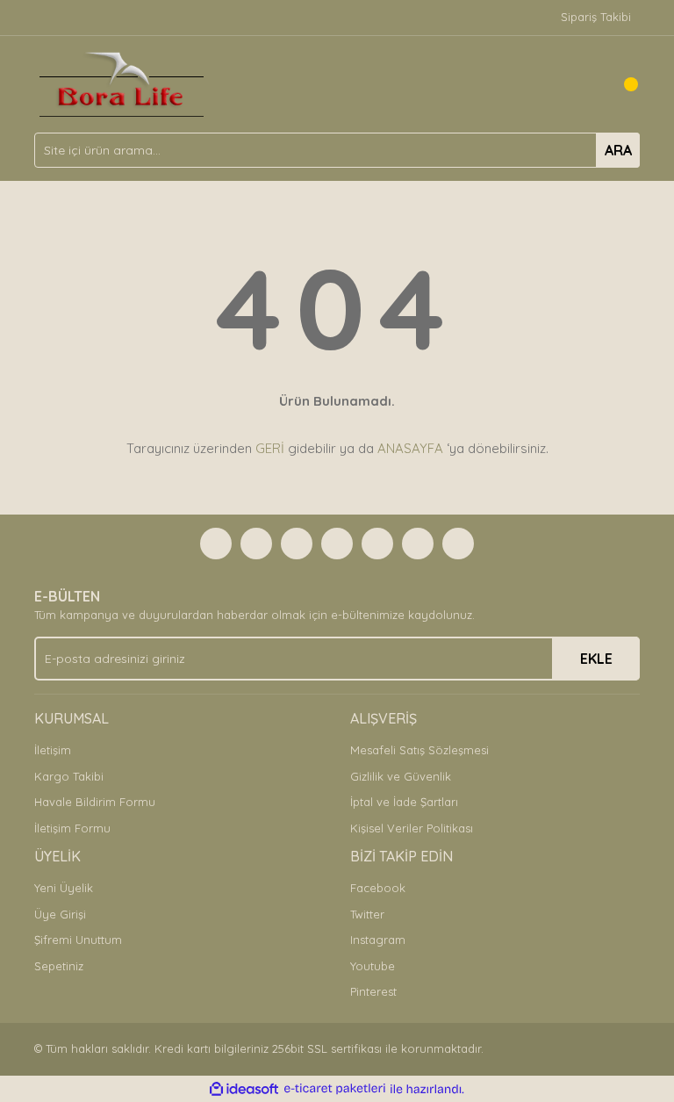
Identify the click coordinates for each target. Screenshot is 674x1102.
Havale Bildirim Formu (94, 802)
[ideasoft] (244, 1089)
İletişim (52, 750)
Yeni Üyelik (63, 888)
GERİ (269, 448)
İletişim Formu (72, 828)
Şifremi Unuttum (78, 940)
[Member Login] (587, 84)
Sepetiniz (58, 966)
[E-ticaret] (334, 1089)
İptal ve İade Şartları (404, 802)
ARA (618, 150)
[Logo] (121, 83)
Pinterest (373, 991)
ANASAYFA (410, 448)
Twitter (367, 914)
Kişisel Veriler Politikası (411, 828)
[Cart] (622, 84)
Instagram (377, 940)
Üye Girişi (60, 914)
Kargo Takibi (69, 776)
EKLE (596, 658)
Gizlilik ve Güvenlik (400, 776)
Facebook (377, 888)
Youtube (372, 966)
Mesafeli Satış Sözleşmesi (419, 750)
